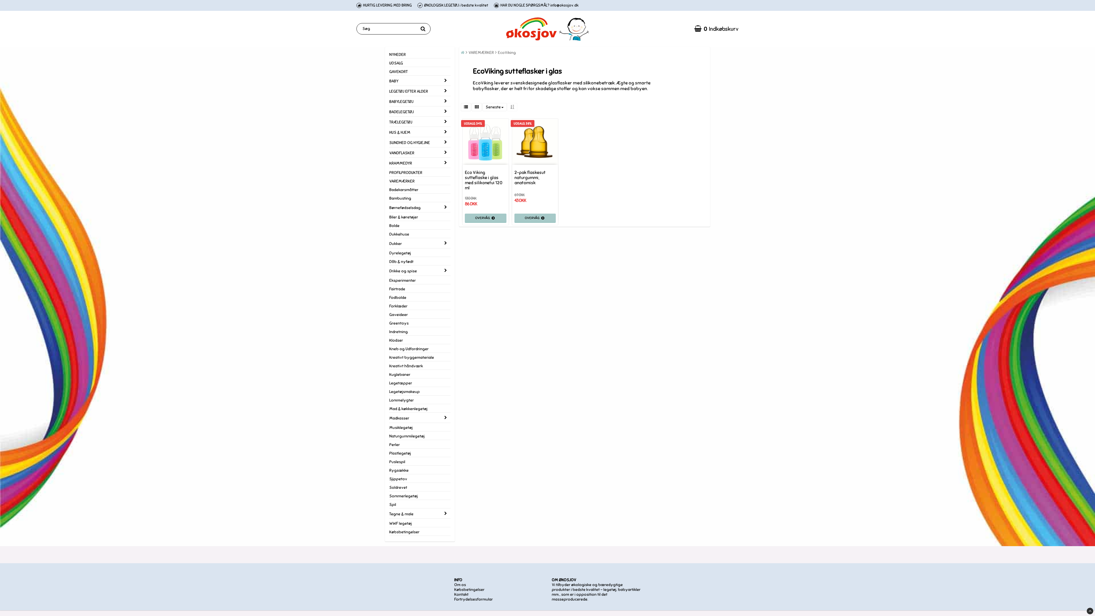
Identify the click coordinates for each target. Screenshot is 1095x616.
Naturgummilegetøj (407, 436)
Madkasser (399, 418)
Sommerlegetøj (403, 496)
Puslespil (397, 461)
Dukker (395, 243)
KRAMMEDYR (400, 163)
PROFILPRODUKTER (405, 172)
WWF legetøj (400, 523)
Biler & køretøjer (403, 217)
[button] (716, 28)
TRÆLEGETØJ (400, 122)
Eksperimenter (402, 280)
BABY (393, 81)
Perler (394, 444)
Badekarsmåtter (403, 189)
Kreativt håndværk (406, 366)
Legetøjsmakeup (404, 391)
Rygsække (399, 470)
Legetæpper (400, 383)
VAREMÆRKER (402, 181)
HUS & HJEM (399, 132)
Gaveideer (398, 314)
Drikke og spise (403, 271)
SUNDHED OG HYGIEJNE (409, 142)
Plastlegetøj (400, 453)
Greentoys (399, 323)
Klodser (396, 340)
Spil (392, 504)
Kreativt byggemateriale (411, 357)
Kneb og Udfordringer (409, 348)
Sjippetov (398, 479)
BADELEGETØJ (401, 112)
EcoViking (507, 52)
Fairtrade (397, 289)
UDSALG (396, 63)
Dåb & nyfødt (401, 261)
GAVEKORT (398, 71)
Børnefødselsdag (405, 207)
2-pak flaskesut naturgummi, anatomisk (530, 177)
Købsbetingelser (404, 532)
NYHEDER (397, 54)
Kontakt (461, 594)
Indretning (398, 331)
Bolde (394, 225)
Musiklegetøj (401, 427)
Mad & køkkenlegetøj (408, 408)
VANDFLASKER (401, 153)
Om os (460, 584)
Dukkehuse (399, 234)
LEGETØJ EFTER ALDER (408, 91)
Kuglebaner (399, 374)
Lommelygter (401, 400)
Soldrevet (398, 487)
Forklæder (398, 306)
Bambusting (400, 198)
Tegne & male (401, 514)
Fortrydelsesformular (473, 599)
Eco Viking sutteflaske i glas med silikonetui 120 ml (483, 180)
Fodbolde (397, 297)
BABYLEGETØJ (401, 101)
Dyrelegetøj (400, 253)
